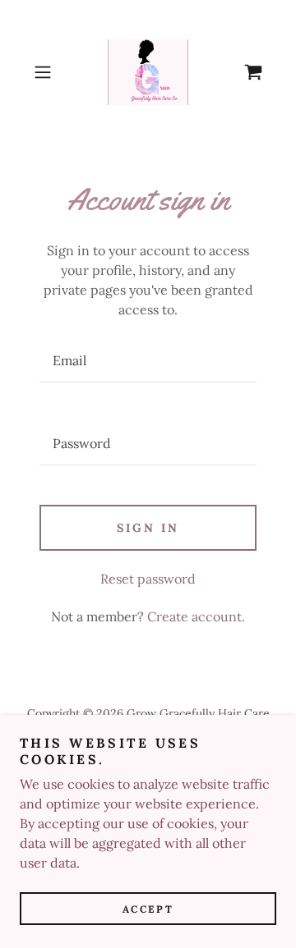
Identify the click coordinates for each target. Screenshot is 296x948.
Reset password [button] (148, 578)
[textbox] (148, 360)
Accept (148, 909)
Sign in (148, 527)
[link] (148, 72)
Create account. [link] (196, 616)
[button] (44, 72)
